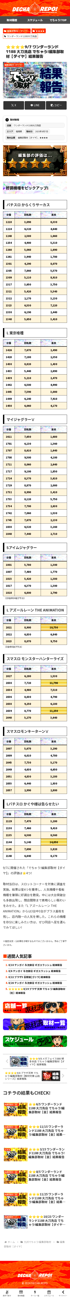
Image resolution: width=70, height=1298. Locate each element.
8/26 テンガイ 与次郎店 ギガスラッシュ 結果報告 (35, 983)
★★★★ (40, 30)
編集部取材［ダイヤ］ (18, 30)
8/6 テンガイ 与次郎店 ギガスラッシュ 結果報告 (34, 971)
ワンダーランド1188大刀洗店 (22, 36)
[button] (56, 105)
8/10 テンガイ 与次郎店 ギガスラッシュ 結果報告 (35, 965)
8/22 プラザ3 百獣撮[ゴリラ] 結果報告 (29, 977)
